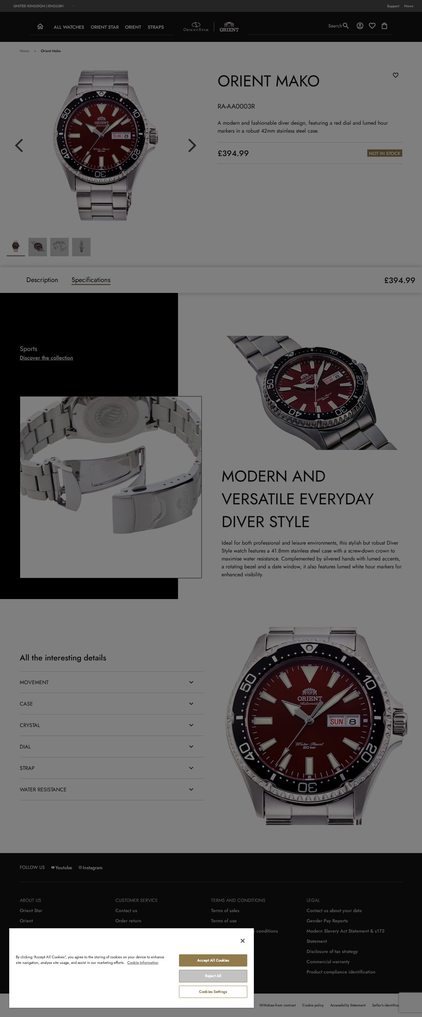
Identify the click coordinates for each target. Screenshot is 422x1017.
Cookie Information (142, 962)
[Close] (242, 941)
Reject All (213, 975)
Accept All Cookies (213, 960)
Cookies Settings (213, 991)
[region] (131, 968)
